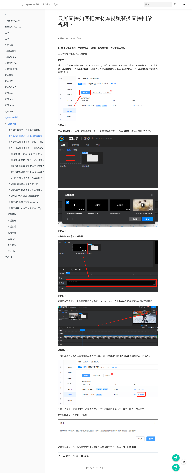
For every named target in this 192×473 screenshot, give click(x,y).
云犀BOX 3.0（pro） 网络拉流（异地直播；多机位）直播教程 (27, 153)
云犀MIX (9, 81)
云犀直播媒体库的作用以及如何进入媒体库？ (27, 190)
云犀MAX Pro (11, 62)
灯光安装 (9, 44)
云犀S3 (8, 32)
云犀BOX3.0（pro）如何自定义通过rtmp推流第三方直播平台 (27, 159)
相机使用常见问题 (13, 26)
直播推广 (12, 238)
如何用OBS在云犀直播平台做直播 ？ (26, 177)
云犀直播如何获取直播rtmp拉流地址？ (26, 165)
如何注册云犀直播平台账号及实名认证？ (27, 147)
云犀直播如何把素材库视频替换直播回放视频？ (27, 135)
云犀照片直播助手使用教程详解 (23, 184)
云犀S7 (8, 38)
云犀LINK (9, 111)
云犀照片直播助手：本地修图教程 (24, 129)
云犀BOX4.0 (10, 87)
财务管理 (12, 244)
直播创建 (12, 220)
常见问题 (12, 250)
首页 (21, 4)
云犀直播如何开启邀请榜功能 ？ (24, 202)
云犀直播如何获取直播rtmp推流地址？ (26, 171)
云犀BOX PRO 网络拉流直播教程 (24, 196)
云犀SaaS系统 (32, 4)
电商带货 (12, 232)
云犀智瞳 (9, 75)
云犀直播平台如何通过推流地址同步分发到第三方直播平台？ (27, 208)
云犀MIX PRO (11, 68)
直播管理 (12, 226)
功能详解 (46, 4)
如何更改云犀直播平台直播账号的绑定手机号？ (27, 141)
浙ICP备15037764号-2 (95, 468)
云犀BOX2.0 (10, 105)
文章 (56, 4)
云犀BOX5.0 (10, 56)
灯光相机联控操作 (13, 20)
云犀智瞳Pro (10, 50)
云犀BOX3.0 (10, 99)
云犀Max (9, 93)
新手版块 (12, 214)
